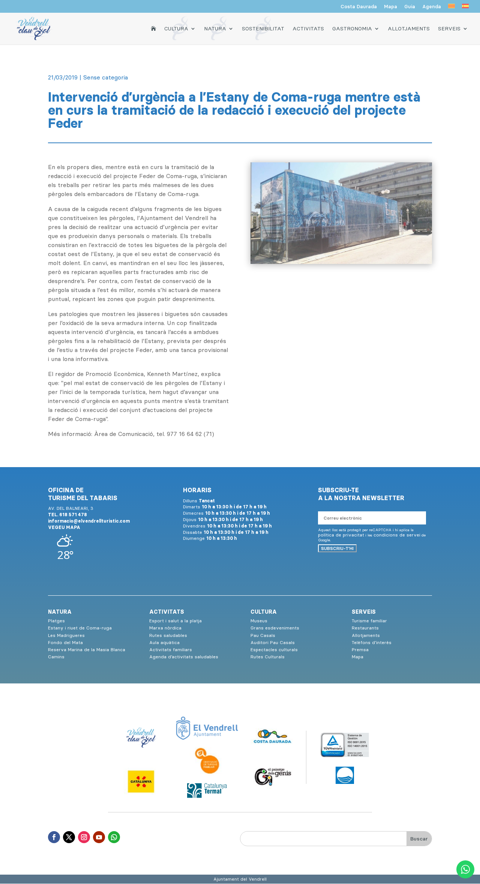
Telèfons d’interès (372, 642)
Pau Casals (262, 635)
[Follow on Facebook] (54, 837)
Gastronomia (352, 28)
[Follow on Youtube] (99, 837)
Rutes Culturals (267, 656)
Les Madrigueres (66, 635)
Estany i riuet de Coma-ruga (80, 628)
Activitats (308, 28)
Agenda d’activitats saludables (183, 656)
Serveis (449, 28)
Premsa (360, 649)
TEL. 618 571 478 (67, 514)
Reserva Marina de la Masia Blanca (86, 649)
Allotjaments (409, 28)
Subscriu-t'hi (337, 548)
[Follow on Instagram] (84, 837)
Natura (215, 28)
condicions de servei (397, 535)
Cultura (176, 28)
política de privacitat (341, 535)
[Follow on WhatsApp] (114, 837)
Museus (258, 620)
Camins (56, 656)
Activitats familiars (170, 649)
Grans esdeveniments (274, 628)
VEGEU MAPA (64, 527)
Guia (409, 6)
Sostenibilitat (263, 28)
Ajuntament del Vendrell (240, 879)
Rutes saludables (168, 635)
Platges (56, 620)
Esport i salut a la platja (175, 620)
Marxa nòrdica (165, 628)
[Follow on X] (69, 837)
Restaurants (365, 628)
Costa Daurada (358, 6)
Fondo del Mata (65, 642)
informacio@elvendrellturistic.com (89, 521)
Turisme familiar (369, 620)
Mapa (390, 6)
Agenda (431, 6)
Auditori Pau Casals (272, 642)
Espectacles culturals (274, 649)
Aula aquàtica (164, 642)
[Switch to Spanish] (465, 8)
